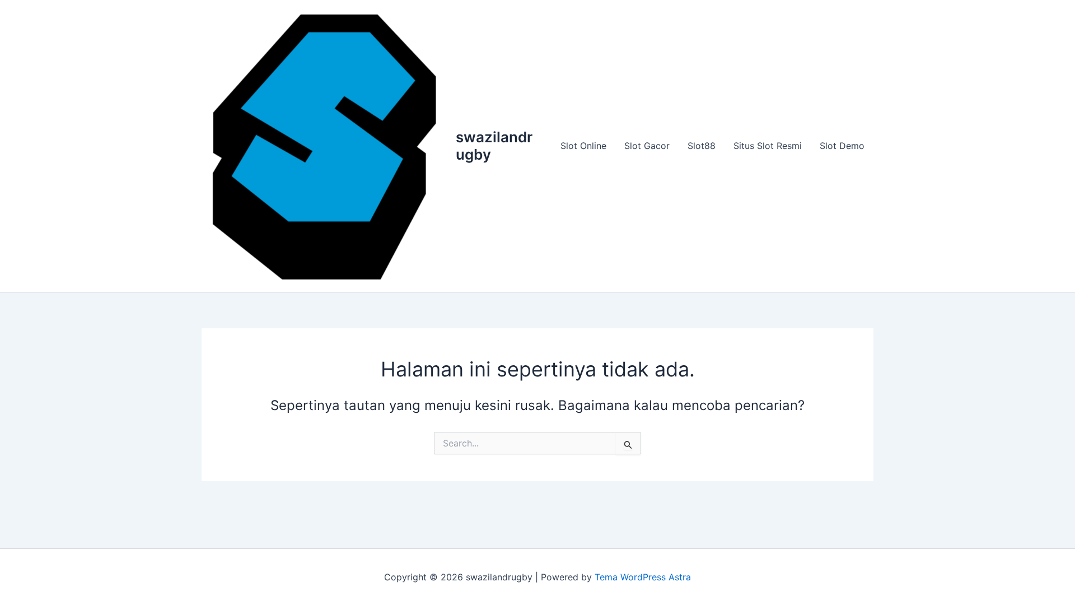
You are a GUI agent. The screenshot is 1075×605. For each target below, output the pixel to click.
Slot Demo (842, 145)
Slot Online (583, 145)
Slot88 (702, 145)
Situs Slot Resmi (767, 145)
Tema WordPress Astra (643, 577)
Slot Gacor (647, 145)
